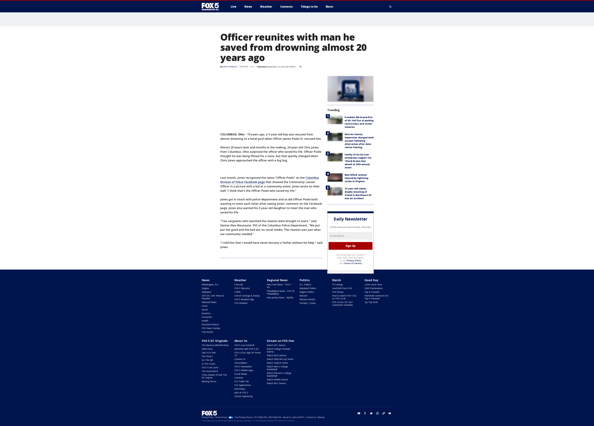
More (329, 6)
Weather (240, 280)
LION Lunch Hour (373, 284)
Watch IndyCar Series (277, 362)
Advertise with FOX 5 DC (246, 348)
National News (209, 302)
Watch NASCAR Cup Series (280, 359)
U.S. (252, 66)
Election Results (307, 299)
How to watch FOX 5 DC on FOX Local (344, 297)
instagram (377, 413)
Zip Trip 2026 (371, 302)
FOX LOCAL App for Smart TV (247, 354)
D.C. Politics (305, 284)
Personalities (240, 362)
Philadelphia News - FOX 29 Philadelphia (280, 292)
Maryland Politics (307, 288)
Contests (238, 377)
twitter (371, 413)
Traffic (237, 291)
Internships (239, 388)
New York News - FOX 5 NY (279, 286)
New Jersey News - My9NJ (280, 297)
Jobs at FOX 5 (241, 392)
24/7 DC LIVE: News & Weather (213, 297)
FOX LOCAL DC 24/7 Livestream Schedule (342, 303)
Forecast (238, 284)
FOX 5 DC (244, 66)
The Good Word (210, 371)
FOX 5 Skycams (242, 288)
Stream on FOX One (280, 341)
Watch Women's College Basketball (279, 374)
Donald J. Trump (307, 303)
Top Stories (207, 331)
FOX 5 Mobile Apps (243, 370)
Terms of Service (353, 263)
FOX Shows (338, 291)
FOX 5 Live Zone (210, 367)
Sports (205, 309)
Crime (205, 305)
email (389, 413)
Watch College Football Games (278, 350)
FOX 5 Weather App (244, 299)
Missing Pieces (209, 381)
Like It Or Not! (209, 352)
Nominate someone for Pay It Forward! (376, 297)
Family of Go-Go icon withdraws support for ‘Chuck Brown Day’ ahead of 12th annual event (358, 161)
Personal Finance (210, 324)
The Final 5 (207, 356)
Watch (336, 280)
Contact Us (239, 359)
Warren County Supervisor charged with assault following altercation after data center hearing (359, 141)
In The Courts (208, 363)
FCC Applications (242, 385)
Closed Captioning (243, 396)
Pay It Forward (372, 291)
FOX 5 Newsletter (243, 366)
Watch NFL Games (276, 345)
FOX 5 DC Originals (215, 341)
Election (303, 295)
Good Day (371, 280)
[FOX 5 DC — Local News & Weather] (212, 6)
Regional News (277, 280)
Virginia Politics (306, 291)
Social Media (240, 373)
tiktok (383, 413)
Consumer (207, 317)
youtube (358, 413)
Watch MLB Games (276, 355)
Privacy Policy (354, 260)
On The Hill (207, 360)
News (205, 280)
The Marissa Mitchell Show (215, 345)
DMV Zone (207, 348)
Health (205, 320)
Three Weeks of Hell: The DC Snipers (214, 376)
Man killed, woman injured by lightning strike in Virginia (356, 178)
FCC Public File (241, 381)
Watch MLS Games (276, 383)
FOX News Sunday (211, 328)
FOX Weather (241, 303)
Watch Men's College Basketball (277, 368)
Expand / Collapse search (390, 6)
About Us (240, 341)
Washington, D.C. (210, 284)
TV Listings (337, 284)
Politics (304, 280)
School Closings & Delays (247, 295)
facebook (365, 413)
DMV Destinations (374, 288)
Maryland (206, 291)
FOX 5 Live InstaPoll (244, 345)
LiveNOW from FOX (342, 288)
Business (206, 313)
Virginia (205, 288)
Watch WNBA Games (277, 379)
